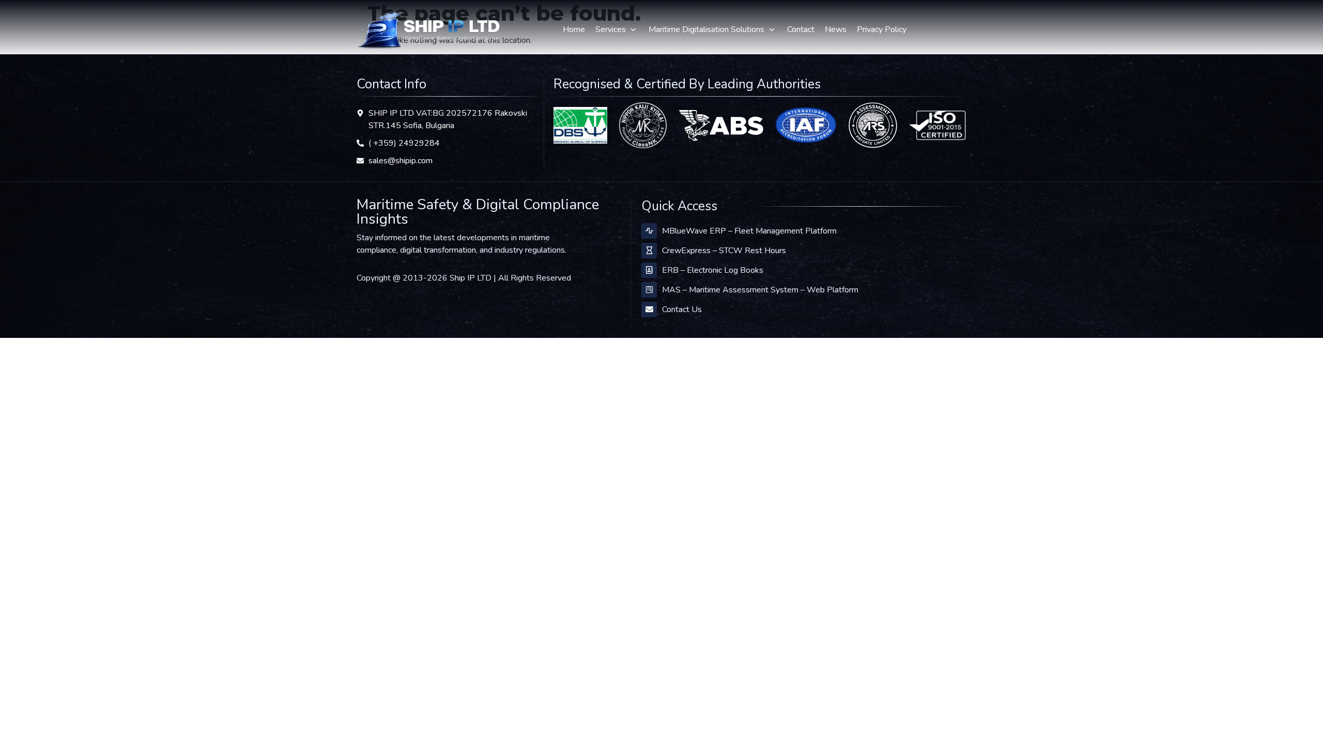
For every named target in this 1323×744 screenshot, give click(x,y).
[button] (616, 29)
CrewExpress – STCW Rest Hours (724, 250)
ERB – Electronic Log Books (712, 270)
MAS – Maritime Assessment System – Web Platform (760, 290)
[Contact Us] (649, 309)
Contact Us (682, 309)
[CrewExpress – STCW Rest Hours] (649, 250)
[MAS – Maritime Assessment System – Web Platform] (649, 290)
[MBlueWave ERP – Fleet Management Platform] (649, 231)
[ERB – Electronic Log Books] (649, 270)
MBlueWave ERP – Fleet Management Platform (749, 231)
